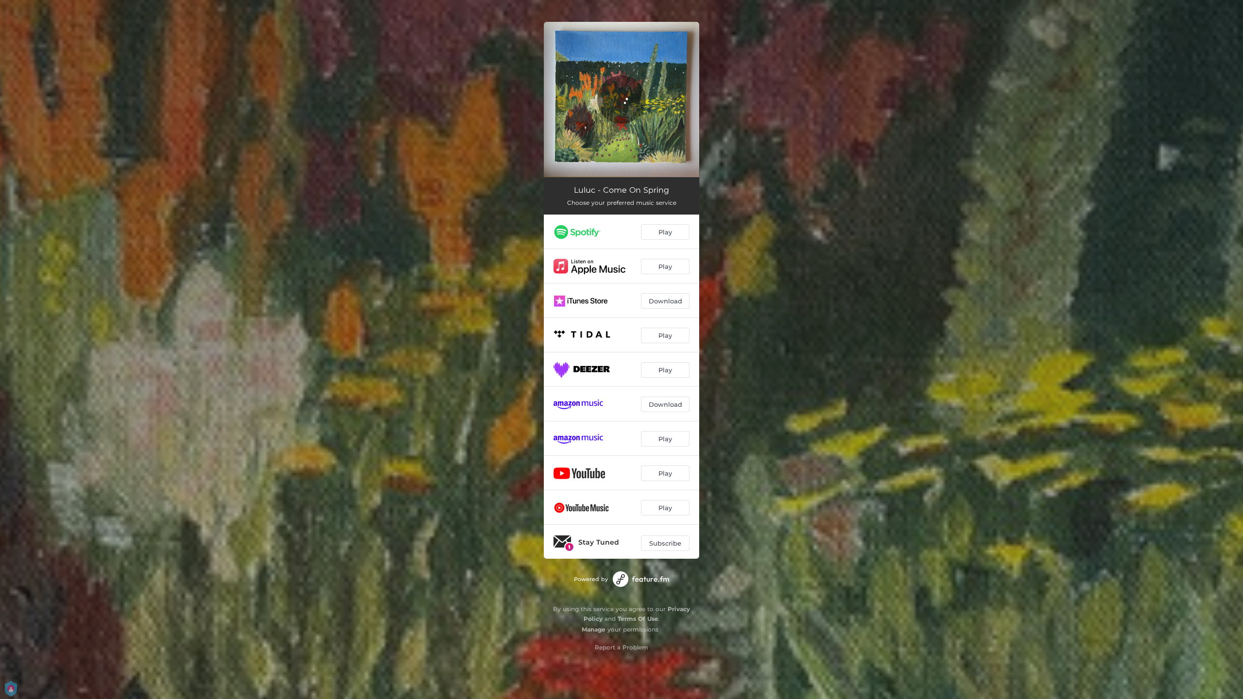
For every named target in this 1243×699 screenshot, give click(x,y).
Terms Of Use (638, 618)
